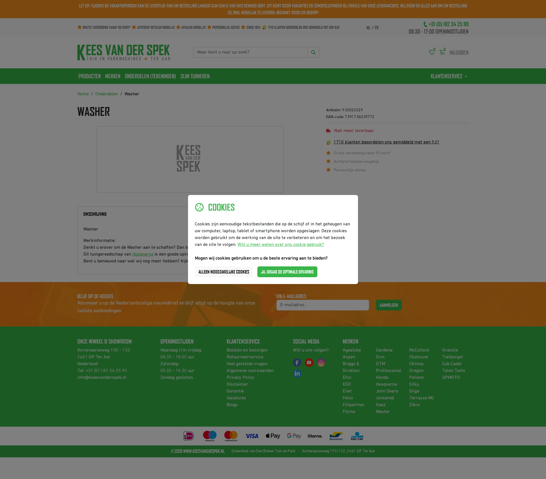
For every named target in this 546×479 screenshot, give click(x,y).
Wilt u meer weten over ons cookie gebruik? (280, 244)
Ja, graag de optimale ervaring (287, 272)
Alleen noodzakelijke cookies (223, 272)
